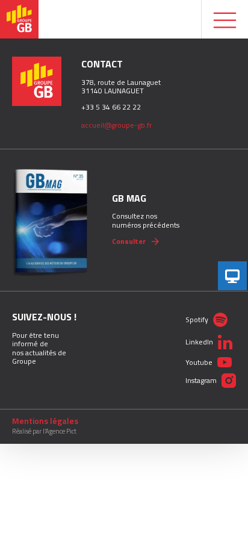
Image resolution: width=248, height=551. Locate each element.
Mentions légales (45, 421)
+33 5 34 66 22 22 (111, 107)
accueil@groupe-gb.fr (116, 125)
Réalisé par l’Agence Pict (44, 431)
